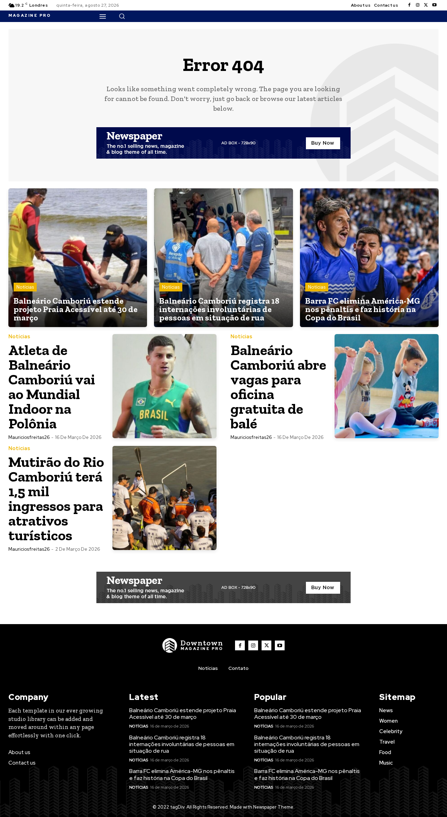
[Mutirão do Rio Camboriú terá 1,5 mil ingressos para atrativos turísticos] (164, 498)
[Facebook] (409, 5)
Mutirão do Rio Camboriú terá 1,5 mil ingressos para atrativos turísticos (56, 498)
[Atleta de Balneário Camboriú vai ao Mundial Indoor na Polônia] (164, 386)
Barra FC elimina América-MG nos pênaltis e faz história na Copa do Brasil (182, 774)
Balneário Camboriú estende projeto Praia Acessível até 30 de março (182, 714)
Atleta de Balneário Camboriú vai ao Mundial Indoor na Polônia (51, 386)
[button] (122, 16)
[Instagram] (417, 5)
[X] (426, 5)
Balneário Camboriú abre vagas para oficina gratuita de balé (278, 386)
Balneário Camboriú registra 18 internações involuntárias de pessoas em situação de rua (181, 744)
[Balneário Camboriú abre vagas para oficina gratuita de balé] (387, 386)
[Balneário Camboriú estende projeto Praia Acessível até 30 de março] (77, 257)
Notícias (25, 287)
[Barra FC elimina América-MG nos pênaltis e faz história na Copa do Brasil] (369, 257)
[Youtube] (434, 5)
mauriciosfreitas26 (29, 437)
